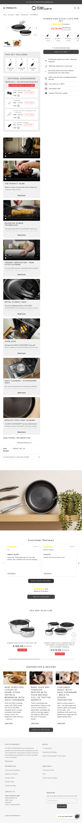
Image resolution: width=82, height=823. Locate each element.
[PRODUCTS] (4, 8)
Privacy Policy (9, 778)
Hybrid (17, 15)
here (30, 443)
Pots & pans (11, 15)
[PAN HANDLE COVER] (9, 124)
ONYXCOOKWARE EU (13, 815)
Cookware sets (24, 15)
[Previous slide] (3, 563)
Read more (22, 196)
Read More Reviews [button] (41, 581)
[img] (11, 547)
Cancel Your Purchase (50, 778)
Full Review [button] (11, 573)
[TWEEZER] (9, 102)
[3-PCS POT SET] (22, 628)
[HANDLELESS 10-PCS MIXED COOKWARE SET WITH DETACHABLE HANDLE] (60, 628)
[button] (78, 8)
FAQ (44, 774)
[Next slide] (78, 563)
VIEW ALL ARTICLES (41, 730)
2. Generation (47, 748)
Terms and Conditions (12, 770)
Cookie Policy (9, 782)
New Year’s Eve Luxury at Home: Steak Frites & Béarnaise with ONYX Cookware (15, 693)
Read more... (9, 761)
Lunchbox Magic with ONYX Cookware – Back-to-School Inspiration (67, 693)
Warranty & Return (11, 774)
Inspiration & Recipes (50, 752)
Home (4, 15)
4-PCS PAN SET (34, 15)
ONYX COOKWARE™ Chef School (54, 756)
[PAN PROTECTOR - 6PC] (9, 92)
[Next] (39, 64)
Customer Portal (48, 770)
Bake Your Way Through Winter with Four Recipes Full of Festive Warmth (41, 693)
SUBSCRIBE (62, 806)
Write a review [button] (41, 597)
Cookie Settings (10, 786)
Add (14, 96)
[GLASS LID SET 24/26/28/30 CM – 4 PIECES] (9, 113)
